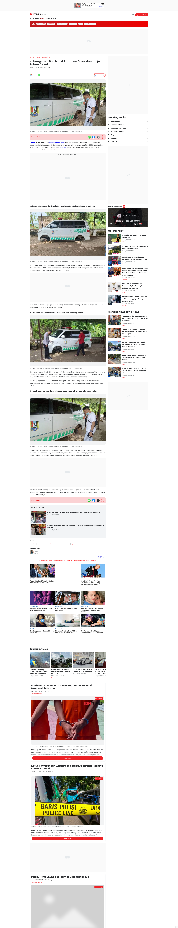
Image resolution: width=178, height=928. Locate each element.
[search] (133, 15)
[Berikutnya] (106, 644)
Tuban (32, 143)
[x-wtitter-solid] (98, 137)
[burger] (147, 18)
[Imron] (32, 552)
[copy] (102, 137)
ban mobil (61, 143)
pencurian (53, 143)
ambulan (63, 147)
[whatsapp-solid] (89, 137)
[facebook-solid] (93, 137)
